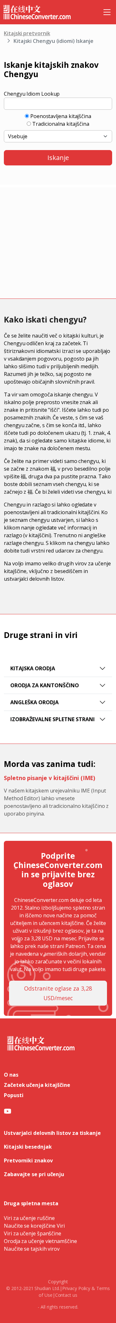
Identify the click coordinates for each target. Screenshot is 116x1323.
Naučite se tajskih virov (32, 1248)
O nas (11, 1074)
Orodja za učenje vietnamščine (40, 1241)
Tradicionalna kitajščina (60, 123)
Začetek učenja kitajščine (37, 1084)
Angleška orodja (34, 702)
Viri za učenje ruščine (29, 1218)
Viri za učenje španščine (32, 1233)
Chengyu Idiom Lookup (32, 93)
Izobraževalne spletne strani (52, 719)
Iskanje (58, 157)
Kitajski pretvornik (27, 33)
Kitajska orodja (32, 668)
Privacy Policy (76, 1288)
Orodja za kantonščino (44, 685)
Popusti (13, 1095)
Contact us (66, 1295)
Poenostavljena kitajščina (60, 116)
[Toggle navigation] (107, 12)
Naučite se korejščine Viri (34, 1225)
